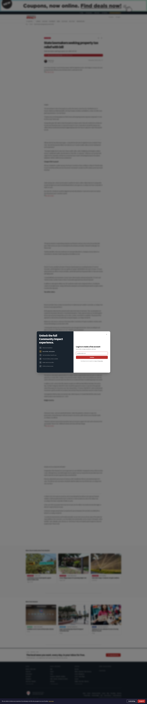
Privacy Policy (100, 360)
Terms (96, 360)
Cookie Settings (131, 701)
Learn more (51, 701)
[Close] (106, 334)
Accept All (141, 701)
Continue (92, 357)
